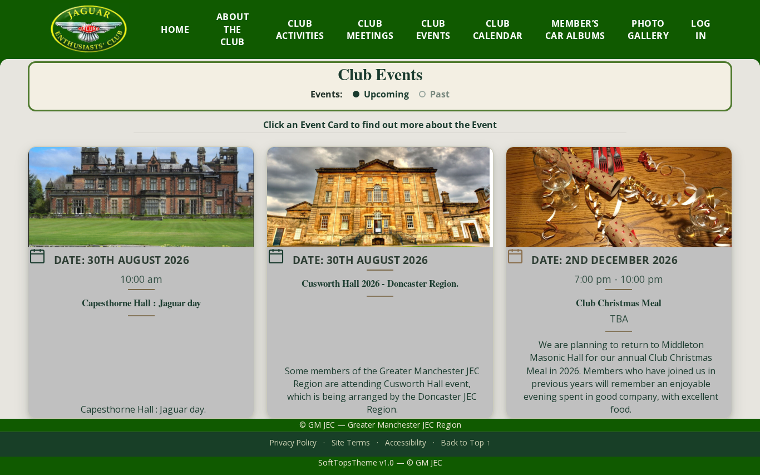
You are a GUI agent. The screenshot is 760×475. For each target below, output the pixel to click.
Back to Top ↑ (465, 442)
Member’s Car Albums (575, 29)
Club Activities (300, 29)
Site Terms (351, 442)
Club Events (433, 29)
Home (175, 29)
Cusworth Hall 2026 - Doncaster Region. (380, 283)
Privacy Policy (293, 442)
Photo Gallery (648, 29)
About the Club (232, 29)
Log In (701, 29)
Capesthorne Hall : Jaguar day (141, 303)
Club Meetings (370, 29)
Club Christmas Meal (619, 303)
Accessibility (405, 442)
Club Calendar (498, 29)
